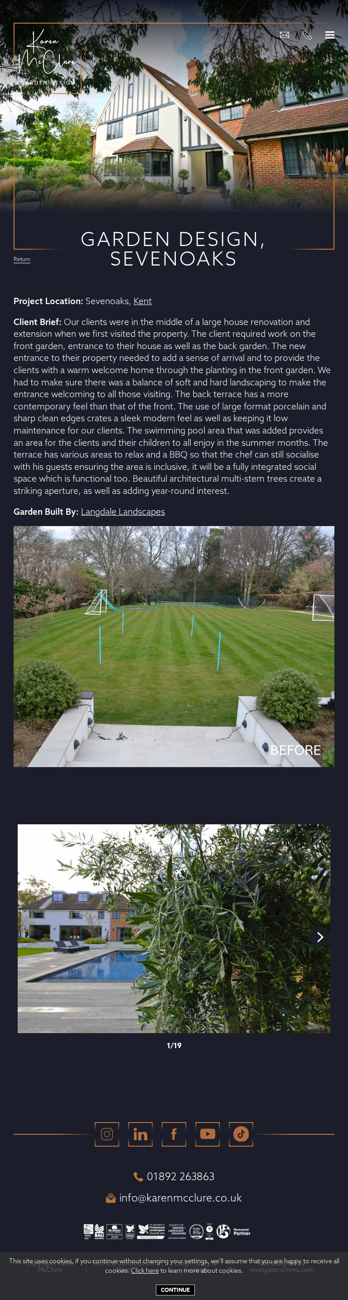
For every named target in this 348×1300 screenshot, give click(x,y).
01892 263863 (180, 1177)
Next (319, 936)
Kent (143, 300)
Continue (175, 1290)
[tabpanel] (174, 929)
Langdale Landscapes (123, 511)
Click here (145, 1270)
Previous (28, 936)
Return (22, 259)
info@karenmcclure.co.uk (180, 1198)
